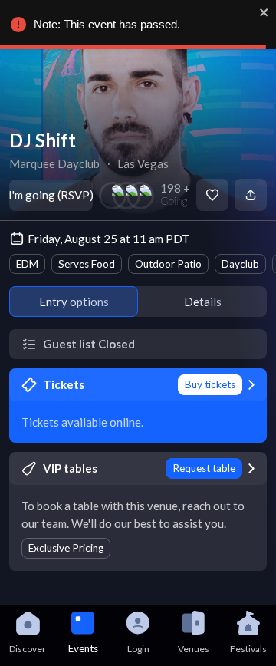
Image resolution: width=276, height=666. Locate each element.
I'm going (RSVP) (51, 195)
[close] (264, 12)
